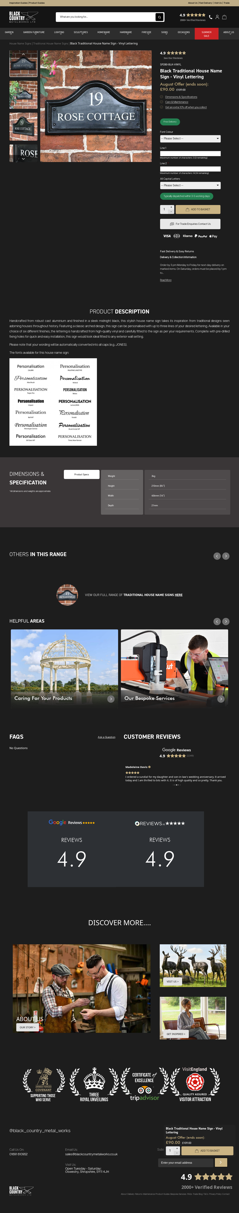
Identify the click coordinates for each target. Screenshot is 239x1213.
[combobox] (110, 17)
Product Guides (37, 3)
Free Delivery (170, 122)
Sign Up (221, 1162)
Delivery (130, 1194)
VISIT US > (173, 981)
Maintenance (149, 1194)
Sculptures (81, 32)
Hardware (126, 32)
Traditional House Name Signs (51, 43)
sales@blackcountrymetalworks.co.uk (91, 1154)
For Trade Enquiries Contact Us (193, 224)
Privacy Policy (215, 1194)
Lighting (59, 32)
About (124, 1194)
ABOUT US (30, 1019)
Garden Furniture (34, 32)
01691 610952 (18, 1154)
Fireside (146, 32)
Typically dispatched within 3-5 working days (187, 196)
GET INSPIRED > (176, 1034)
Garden (9, 32)
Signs (164, 32)
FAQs (189, 1194)
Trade (227, 3)
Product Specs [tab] (81, 474)
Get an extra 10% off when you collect (186, 107)
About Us (192, 3)
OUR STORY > (28, 1027)
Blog (201, 1194)
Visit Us (218, 3)
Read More (165, 280)
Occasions (184, 32)
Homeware (103, 32)
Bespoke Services (178, 1194)
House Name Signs (20, 43)
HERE (178, 595)
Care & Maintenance (176, 102)
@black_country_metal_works (39, 1131)
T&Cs (205, 1194)
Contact (226, 1194)
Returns (138, 1194)
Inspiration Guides (18, 3)
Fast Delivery (205, 3)
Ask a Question (106, 737)
